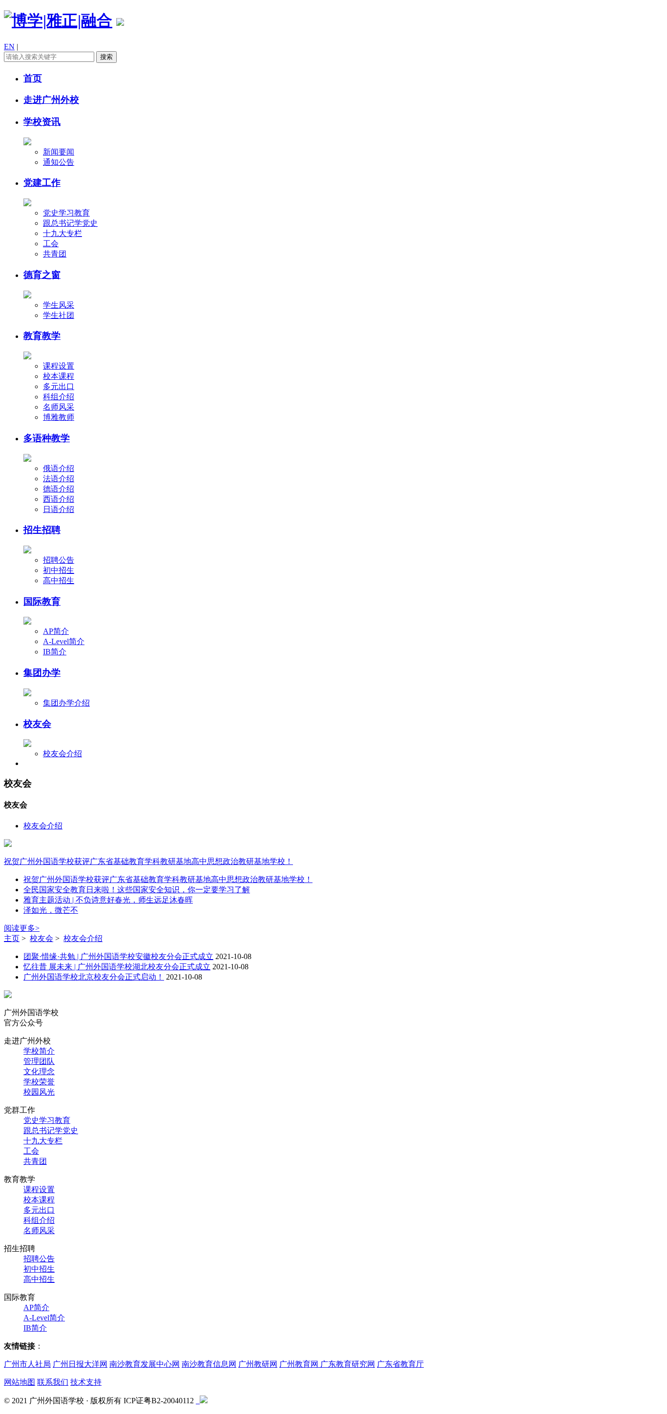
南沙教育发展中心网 (144, 1364)
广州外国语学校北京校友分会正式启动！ (93, 977)
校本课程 (58, 376)
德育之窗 (42, 275)
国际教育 (42, 601)
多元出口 (58, 386)
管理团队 (39, 1061)
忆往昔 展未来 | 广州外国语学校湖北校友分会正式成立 (116, 966)
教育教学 (42, 336)
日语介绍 (58, 509)
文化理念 (39, 1071)
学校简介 (39, 1051)
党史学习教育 (66, 213)
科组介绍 (58, 397)
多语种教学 (46, 438)
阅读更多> (22, 928)
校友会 (37, 724)
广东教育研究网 (347, 1364)
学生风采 (58, 305)
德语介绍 (58, 489)
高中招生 (58, 580)
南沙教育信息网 (209, 1364)
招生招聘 (42, 530)
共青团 (54, 254)
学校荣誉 (39, 1082)
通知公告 (58, 162)
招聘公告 (58, 560)
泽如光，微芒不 (50, 910)
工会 (51, 243)
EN (9, 46)
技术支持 (86, 1382)
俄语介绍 (58, 468)
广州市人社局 (27, 1364)
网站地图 (19, 1382)
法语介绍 (58, 478)
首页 (32, 78)
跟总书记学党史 (70, 223)
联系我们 (52, 1382)
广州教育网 (299, 1364)
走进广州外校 (51, 100)
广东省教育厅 (400, 1364)
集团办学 (42, 673)
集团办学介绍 (66, 703)
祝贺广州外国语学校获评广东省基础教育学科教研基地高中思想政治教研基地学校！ (148, 861)
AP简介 (56, 631)
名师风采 (58, 407)
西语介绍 (58, 499)
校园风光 (39, 1092)
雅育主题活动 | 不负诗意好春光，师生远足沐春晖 (108, 900)
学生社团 (58, 315)
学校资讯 (42, 122)
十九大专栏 (62, 233)
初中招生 (58, 570)
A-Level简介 (63, 641)
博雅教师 (58, 417)
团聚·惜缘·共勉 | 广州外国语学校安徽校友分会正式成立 (118, 956)
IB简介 (54, 652)
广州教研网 (257, 1364)
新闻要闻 (58, 152)
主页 (12, 938)
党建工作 (42, 182)
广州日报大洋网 (80, 1364)
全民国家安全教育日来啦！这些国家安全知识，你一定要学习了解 (136, 889)
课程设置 (58, 366)
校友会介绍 (62, 753)
